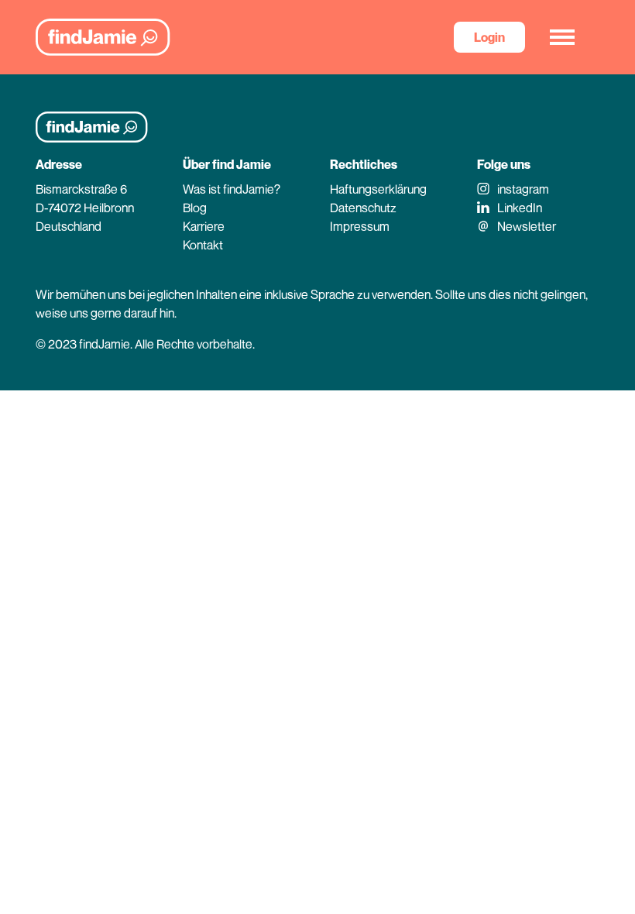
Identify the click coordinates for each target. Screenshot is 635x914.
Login (489, 37)
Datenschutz (363, 207)
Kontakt (203, 245)
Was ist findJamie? (231, 189)
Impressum (360, 226)
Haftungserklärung (378, 189)
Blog (195, 207)
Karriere (204, 226)
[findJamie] (103, 37)
